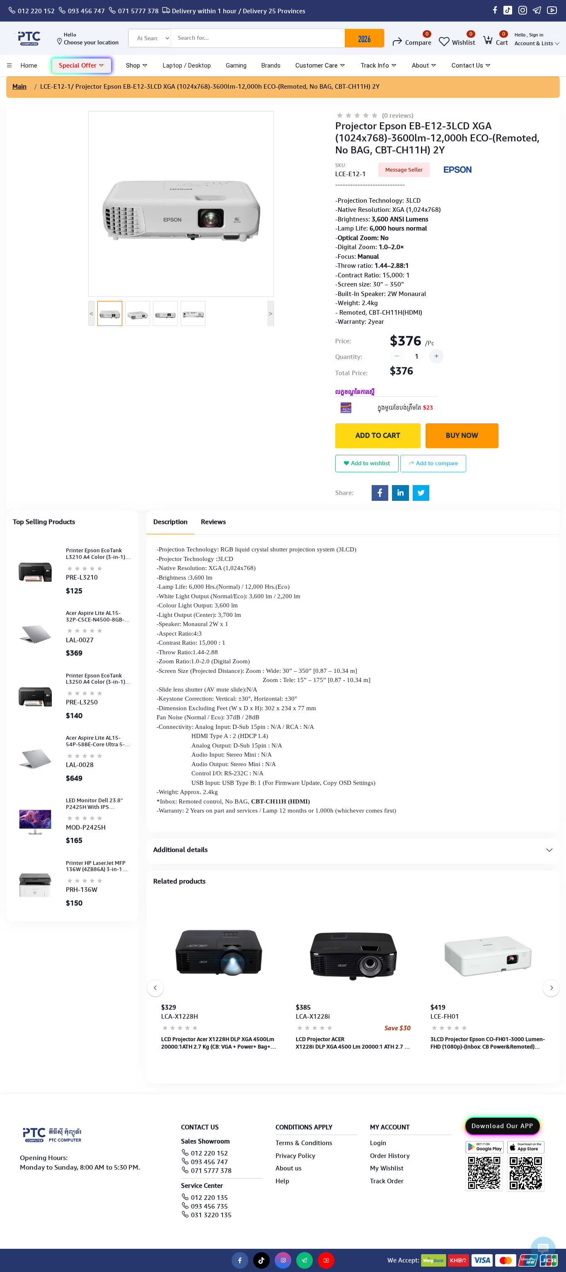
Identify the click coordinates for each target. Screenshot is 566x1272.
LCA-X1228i (313, 1016)
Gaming (236, 65)
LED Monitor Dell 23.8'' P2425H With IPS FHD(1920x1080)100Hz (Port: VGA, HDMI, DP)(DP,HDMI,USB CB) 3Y (95, 803)
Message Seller (404, 169)
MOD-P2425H (86, 827)
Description (170, 521)
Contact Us (468, 65)
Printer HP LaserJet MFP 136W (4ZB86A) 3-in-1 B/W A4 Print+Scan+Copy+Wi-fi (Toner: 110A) (96, 866)
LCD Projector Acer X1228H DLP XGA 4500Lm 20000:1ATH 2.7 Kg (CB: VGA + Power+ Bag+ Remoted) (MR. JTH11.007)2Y (217, 1043)
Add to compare (436, 463)
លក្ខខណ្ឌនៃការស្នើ (355, 392)
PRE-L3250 (82, 702)
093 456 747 (86, 11)
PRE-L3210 (82, 577)
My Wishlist (387, 1168)
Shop (134, 65)
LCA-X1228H (179, 1016)
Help (282, 1181)
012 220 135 (209, 1198)
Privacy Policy (295, 1156)
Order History (390, 1156)
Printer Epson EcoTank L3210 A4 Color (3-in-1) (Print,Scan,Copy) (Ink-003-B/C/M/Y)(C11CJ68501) (95, 553)
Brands (271, 65)
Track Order (387, 1181)
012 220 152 (36, 11)
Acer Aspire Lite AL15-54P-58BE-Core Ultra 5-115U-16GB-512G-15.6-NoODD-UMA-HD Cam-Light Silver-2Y (96, 741)
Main (19, 87)
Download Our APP (502, 1126)
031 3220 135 (211, 1215)
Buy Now (462, 435)
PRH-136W (81, 890)
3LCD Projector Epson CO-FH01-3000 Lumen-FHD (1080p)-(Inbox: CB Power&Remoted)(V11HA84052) (488, 1043)
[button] (82, 65)
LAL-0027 (80, 640)
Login (378, 1143)
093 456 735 (209, 1206)
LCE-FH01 (445, 1016)
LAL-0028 (80, 765)
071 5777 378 (138, 11)
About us (289, 1168)
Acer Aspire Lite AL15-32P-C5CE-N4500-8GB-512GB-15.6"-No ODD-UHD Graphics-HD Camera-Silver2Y (95, 616)
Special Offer (78, 65)
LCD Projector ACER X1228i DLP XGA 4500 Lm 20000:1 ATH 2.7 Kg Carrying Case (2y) (353, 1043)
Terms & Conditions (304, 1143)
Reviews (213, 521)
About (421, 65)
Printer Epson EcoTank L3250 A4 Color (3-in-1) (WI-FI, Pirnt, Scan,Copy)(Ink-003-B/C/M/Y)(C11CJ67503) (96, 678)
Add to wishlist (369, 463)
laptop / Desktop (187, 65)
